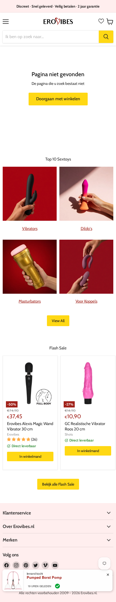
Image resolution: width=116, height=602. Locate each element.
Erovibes (13, 434)
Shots (69, 434)
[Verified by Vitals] (57, 586)
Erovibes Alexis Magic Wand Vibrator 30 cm (30, 426)
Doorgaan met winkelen (58, 98)
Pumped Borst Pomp (44, 577)
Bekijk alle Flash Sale (58, 484)
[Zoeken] (106, 37)
